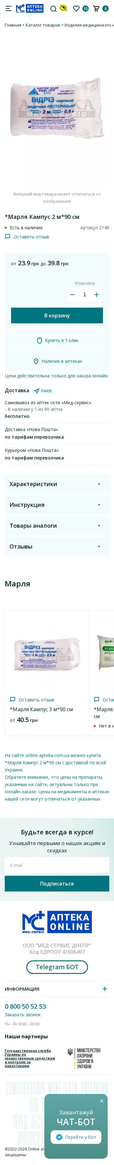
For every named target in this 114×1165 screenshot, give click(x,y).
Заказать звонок (23, 1015)
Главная (13, 25)
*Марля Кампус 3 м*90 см (41, 709)
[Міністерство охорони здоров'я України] (84, 1058)
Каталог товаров (43, 25)
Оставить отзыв (31, 237)
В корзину (57, 315)
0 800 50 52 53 (25, 1006)
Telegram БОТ (57, 967)
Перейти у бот (80, 1137)
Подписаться (57, 883)
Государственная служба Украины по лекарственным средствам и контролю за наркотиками (30, 1058)
